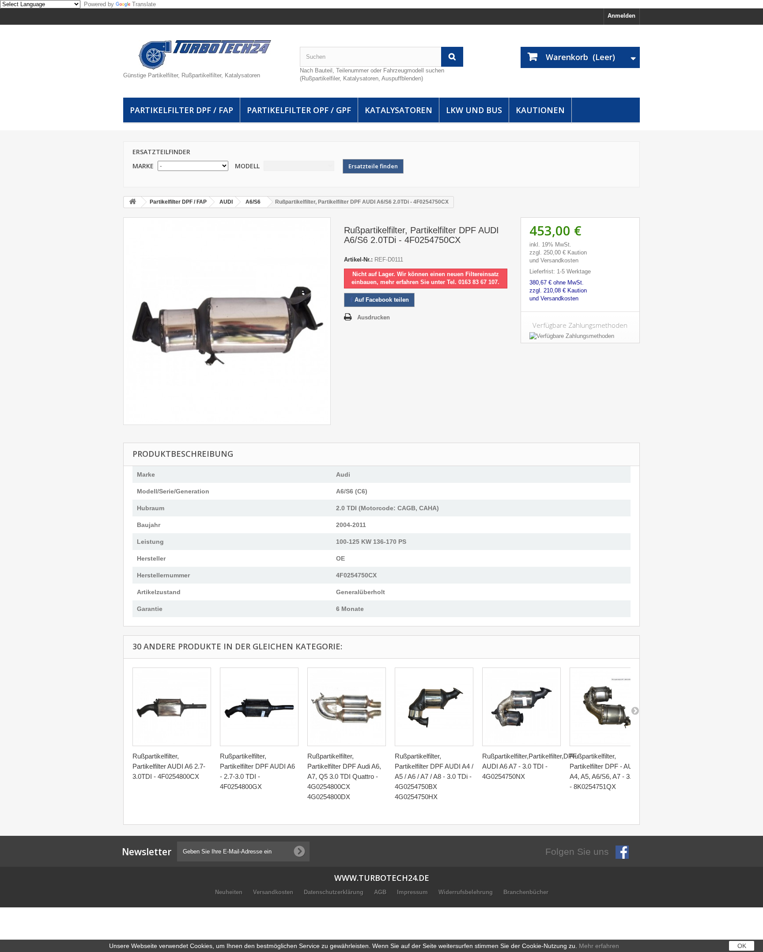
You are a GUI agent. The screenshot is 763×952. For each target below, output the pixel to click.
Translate (144, 4)
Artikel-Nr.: (358, 259)
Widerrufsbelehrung (466, 892)
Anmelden (621, 15)
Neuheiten (229, 892)
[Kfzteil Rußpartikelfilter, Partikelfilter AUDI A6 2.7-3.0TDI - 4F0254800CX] (171, 707)
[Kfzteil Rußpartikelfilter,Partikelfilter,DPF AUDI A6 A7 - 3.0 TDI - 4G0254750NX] (521, 707)
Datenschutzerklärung (334, 892)
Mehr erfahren (599, 945)
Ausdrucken (373, 317)
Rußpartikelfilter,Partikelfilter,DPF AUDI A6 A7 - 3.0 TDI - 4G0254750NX (529, 766)
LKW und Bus (474, 110)
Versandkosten (274, 892)
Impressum (413, 892)
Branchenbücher (525, 892)
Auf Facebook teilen (381, 299)
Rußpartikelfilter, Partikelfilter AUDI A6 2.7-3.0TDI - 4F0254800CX (168, 766)
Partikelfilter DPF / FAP (181, 110)
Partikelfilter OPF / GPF (299, 110)
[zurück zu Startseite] (132, 202)
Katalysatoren (398, 110)
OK (741, 945)
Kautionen (540, 110)
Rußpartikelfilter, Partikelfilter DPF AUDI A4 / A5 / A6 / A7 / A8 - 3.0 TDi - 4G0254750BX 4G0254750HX (434, 776)
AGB (381, 892)
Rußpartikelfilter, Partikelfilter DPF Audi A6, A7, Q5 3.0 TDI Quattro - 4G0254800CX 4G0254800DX (344, 776)
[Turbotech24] (205, 54)
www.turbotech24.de (381, 877)
